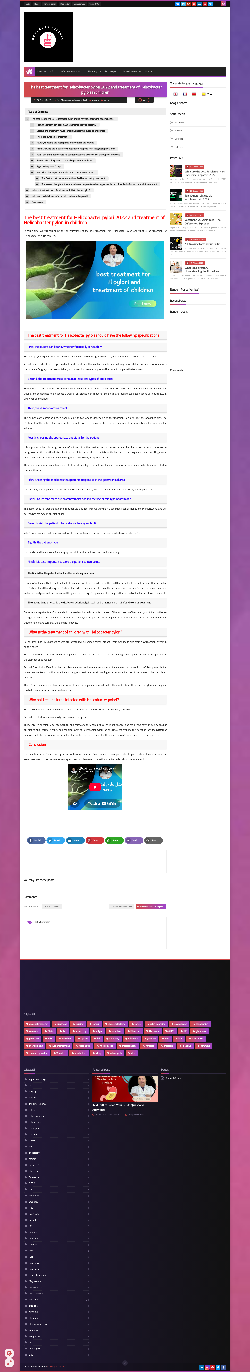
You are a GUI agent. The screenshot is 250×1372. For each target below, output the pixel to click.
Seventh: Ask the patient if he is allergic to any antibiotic (65, 160)
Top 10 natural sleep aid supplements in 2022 (198, 197)
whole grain (116, 1053)
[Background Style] (9, 1362)
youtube (179, 139)
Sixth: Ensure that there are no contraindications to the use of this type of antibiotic (78, 154)
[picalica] (196, 1367)
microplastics (106, 1046)
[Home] (29, 71)
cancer (96, 1024)
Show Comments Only (122, 906)
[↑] (125, 1363)
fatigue (98, 1031)
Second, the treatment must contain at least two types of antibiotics (71, 131)
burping (79, 1024)
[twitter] (210, 4)
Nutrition (149, 71)
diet (64, 1031)
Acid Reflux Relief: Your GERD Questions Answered (118, 1107)
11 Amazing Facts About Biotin (202, 243)
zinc (133, 1053)
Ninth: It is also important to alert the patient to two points (66, 172)
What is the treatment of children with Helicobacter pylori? (60, 190)
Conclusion (37, 202)
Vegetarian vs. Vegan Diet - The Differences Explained (203, 221)
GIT (51, 71)
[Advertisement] (164, 36)
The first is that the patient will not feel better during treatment (73, 178)
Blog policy (65, 4)
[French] (183, 94)
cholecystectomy (116, 1024)
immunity (114, 1038)
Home (36, 4)
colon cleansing (157, 1024)
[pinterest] (205, 4)
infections (133, 1038)
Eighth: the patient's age (49, 166)
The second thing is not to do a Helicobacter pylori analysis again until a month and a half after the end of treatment (99, 184)
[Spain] (202, 94)
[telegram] (183, 4)
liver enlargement (61, 1046)
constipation (202, 1024)
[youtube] (194, 4)
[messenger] (177, 4)
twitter (178, 130)
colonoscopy (180, 1024)
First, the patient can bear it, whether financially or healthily (66, 125)
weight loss (80, 1053)
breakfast (62, 1024)
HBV (50, 1038)
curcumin (33, 1031)
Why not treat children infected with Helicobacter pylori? (59, 196)
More (209, 94)
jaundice (151, 1038)
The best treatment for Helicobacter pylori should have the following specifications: (72, 119)
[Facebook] (215, 4)
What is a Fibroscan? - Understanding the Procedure (202, 269)
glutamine (201, 1031)
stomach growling (38, 1053)
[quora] (188, 4)
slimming (205, 1046)
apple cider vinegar (38, 1024)
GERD (171, 1031)
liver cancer (197, 1038)
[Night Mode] (9, 1353)
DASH (50, 1031)
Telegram (179, 147)
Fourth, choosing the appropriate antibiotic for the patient (65, 143)
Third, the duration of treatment (52, 137)
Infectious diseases (70, 71)
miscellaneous (129, 1046)
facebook (179, 123)
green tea (34, 1038)
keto (167, 1038)
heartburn (67, 1038)
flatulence (154, 1031)
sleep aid (187, 1046)
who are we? (79, 4)
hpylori (106, 100)
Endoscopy (110, 71)
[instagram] (207, 1367)
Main (28, 4)
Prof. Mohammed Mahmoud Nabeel (109, 1114)
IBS (98, 1038)
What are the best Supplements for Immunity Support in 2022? (205, 173)
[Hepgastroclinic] (48, 37)
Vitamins (60, 1053)
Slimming (92, 71)
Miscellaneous (130, 71)
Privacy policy (50, 4)
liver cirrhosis (36, 1046)
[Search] (223, 3)
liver (180, 1038)
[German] (193, 94)
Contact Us (94, 4)
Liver (39, 71)
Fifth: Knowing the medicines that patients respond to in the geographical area (76, 149)
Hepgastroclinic (57, 1366)
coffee (138, 1024)
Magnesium (85, 1046)
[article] (129, 861)
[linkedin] (199, 4)
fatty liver (116, 1031)
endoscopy (81, 1031)
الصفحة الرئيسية (174, 1078)
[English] (174, 94)
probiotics (168, 1046)
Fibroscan (135, 1031)
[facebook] (223, 1367)
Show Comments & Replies (151, 906)
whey (98, 1053)
